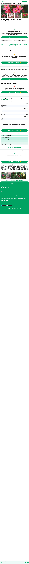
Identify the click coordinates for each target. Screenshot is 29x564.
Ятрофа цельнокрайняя (4, 415)
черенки (24, 238)
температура (3, 146)
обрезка (6, 218)
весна (11, 239)
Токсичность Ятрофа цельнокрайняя (14, 410)
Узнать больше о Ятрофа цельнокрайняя (14, 471)
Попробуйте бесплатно (24, 1)
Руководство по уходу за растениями (7, 3)
